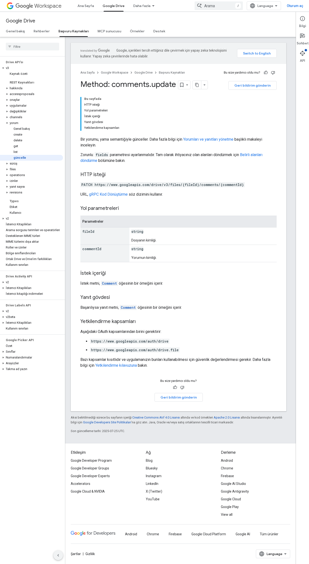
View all (226, 514)
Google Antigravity (235, 491)
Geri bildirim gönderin (252, 85)
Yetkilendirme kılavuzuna (116, 365)
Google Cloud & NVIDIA (88, 491)
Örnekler (137, 31)
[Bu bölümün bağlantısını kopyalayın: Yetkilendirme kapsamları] (140, 322)
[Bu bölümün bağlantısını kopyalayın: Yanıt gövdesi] (114, 298)
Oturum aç (295, 6)
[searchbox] (32, 46)
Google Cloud (231, 499)
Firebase (227, 476)
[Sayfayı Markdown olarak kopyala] (197, 85)
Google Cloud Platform (208, 534)
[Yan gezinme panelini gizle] (58, 555)
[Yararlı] (265, 72)
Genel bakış (15, 31)
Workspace (48, 6)
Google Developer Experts (90, 476)
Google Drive (114, 6)
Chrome (227, 468)
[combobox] (219, 5)
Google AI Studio (233, 484)
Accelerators (80, 484)
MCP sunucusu (109, 31)
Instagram (154, 476)
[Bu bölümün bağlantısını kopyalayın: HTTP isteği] (110, 175)
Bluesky (152, 468)
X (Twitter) (154, 491)
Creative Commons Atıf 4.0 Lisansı (156, 417)
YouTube (153, 499)
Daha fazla (141, 6)
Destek (159, 31)
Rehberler (42, 31)
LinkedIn (152, 484)
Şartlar (76, 554)
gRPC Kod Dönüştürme (108, 194)
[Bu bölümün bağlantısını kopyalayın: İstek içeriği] (110, 273)
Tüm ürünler (269, 534)
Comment (109, 283)
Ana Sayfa (85, 6)
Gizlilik (90, 554)
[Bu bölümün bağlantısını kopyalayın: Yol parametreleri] (123, 209)
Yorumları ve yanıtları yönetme (208, 139)
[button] (31, 68)
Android (227, 460)
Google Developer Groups (90, 468)
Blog (149, 460)
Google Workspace (114, 72)
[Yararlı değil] (273, 72)
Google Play (230, 507)
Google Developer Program (91, 460)
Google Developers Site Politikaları (107, 422)
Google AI (243, 534)
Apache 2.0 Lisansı (227, 417)
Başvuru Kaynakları (73, 31)
